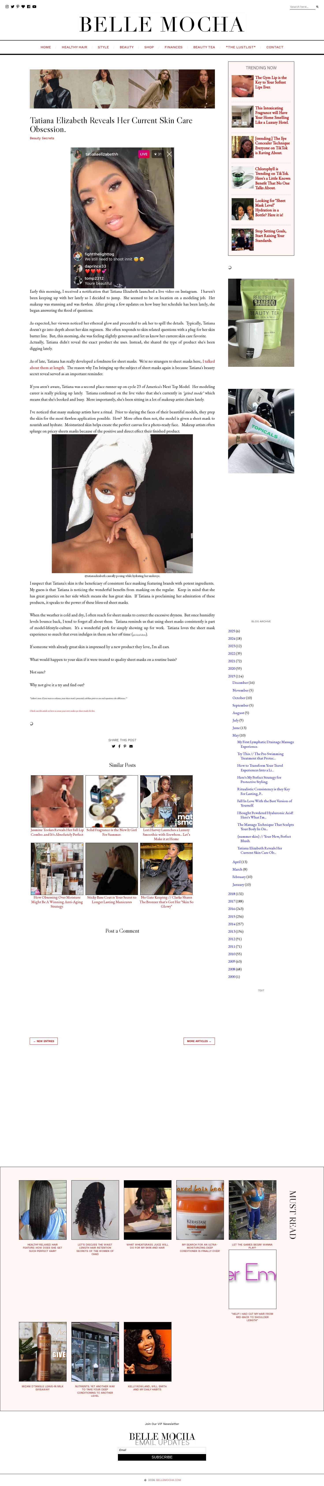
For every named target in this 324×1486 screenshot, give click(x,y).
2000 (232, 976)
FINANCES (173, 47)
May (236, 735)
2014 (232, 923)
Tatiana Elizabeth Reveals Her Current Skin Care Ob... (259, 850)
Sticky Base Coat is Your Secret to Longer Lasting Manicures (111, 898)
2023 (232, 645)
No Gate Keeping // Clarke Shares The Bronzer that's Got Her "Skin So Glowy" (167, 898)
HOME (46, 47)
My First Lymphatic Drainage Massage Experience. (265, 744)
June (236, 727)
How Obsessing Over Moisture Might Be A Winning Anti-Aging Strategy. (57, 898)
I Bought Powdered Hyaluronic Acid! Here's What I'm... (265, 815)
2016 (232, 908)
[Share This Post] (119, 746)
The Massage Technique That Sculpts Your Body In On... (265, 826)
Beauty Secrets (42, 138)
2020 (232, 668)
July (236, 720)
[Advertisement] (122, 1111)
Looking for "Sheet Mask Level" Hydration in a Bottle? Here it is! (270, 207)
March (238, 869)
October (239, 697)
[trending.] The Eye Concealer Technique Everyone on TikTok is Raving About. (272, 145)
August (239, 712)
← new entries (43, 1041)
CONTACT (274, 47)
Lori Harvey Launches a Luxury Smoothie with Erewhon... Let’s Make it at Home (166, 831)
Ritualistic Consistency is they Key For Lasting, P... (263, 791)
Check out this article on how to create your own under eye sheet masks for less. (62, 710)
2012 (232, 938)
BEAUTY (127, 47)
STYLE (103, 47)
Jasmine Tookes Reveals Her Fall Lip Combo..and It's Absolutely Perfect (57, 831)
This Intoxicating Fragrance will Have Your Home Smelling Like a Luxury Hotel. (272, 115)
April (237, 861)
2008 (232, 969)
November (241, 690)
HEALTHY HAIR (74, 47)
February (239, 876)
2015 (232, 916)
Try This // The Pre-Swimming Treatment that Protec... (260, 756)
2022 (232, 653)
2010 (232, 953)
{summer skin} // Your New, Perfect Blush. (264, 838)
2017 (232, 901)
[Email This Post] (131, 746)
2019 (232, 676)
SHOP (149, 47)
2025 (232, 630)
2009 (232, 961)
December (241, 682)
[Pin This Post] (125, 746)
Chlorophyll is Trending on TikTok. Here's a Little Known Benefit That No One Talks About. (272, 178)
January (239, 884)
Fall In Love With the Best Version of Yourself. (264, 803)
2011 (232, 946)
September (241, 705)
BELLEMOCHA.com (168, 1480)
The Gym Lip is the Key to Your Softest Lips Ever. (271, 82)
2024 (232, 638)
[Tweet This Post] (113, 746)
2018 (232, 893)
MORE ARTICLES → (199, 1041)
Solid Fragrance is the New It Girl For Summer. (112, 831)
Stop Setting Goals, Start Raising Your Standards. (270, 235)
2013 (232, 931)
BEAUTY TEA (204, 47)
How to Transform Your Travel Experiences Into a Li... (260, 767)
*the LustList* (241, 47)
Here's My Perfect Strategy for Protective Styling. (259, 779)
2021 (232, 660)
